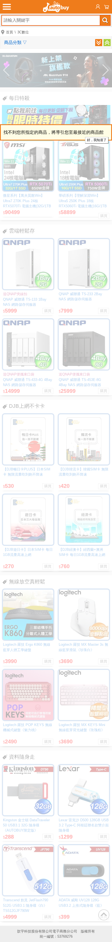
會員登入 (98, 7)
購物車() (106, 7)
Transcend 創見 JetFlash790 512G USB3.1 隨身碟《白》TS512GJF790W (25, 905)
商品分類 (15, 42)
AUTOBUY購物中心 (56, 7)
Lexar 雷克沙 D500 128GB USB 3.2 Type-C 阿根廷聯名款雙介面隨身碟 (84, 825)
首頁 (9, 32)
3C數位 (23, 32)
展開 (98, 42)
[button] (6, 70)
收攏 (107, 42)
